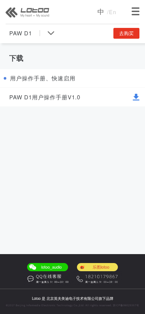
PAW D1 (20, 33)
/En (112, 12)
